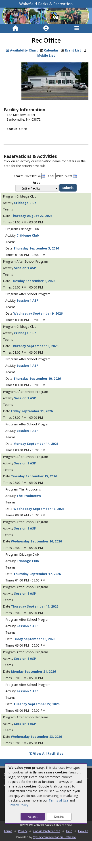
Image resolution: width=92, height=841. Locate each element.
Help (69, 831)
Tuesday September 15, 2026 (34, 476)
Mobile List (46, 55)
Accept (33, 816)
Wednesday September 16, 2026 (38, 509)
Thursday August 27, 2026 (31, 216)
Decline (59, 816)
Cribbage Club (25, 203)
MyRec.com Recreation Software (54, 837)
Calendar (51, 50)
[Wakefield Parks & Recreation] (46, 15)
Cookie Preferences (46, 831)
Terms (8, 831)
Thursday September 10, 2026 (34, 346)
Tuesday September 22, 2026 (36, 704)
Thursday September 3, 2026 (36, 248)
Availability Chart (23, 50)
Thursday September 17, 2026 (37, 574)
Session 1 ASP (25, 268)
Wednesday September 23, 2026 (36, 736)
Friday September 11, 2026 (32, 411)
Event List (73, 50)
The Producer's (29, 496)
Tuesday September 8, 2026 (33, 281)
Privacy (22, 831)
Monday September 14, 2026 (35, 443)
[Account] (46, 28)
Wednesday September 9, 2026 (38, 313)
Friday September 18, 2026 (34, 639)
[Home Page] (15, 28)
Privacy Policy (18, 805)
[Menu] (76, 28)
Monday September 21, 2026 (33, 671)
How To (83, 831)
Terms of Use (59, 800)
